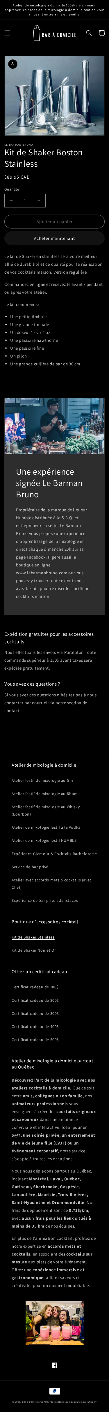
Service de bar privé (30, 866)
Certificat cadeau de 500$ (35, 1039)
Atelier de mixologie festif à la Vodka (46, 827)
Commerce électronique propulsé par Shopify (68, 1401)
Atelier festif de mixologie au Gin (42, 780)
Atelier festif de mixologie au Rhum (45, 793)
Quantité (11, 189)
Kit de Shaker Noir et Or (34, 950)
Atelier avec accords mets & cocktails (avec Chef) (52, 883)
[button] (7, 33)
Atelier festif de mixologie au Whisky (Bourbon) (46, 810)
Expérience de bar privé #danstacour (46, 900)
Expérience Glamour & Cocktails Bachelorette (54, 853)
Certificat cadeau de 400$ (35, 1026)
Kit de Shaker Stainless (33, 937)
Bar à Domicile (31, 1401)
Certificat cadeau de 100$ (35, 987)
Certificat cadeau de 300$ (35, 1013)
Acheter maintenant (54, 238)
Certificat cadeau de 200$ (35, 1000)
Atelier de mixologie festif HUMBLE (44, 840)
